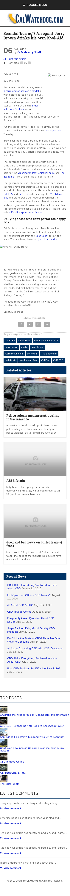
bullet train (10, 360)
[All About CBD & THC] (3, 765)
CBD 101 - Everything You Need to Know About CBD (32, 725)
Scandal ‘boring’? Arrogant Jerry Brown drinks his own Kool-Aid (34, 35)
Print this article (16, 58)
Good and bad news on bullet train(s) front (34, 544)
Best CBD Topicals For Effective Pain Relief (33, 668)
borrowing (32, 353)
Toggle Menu (37, 4)
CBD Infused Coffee (19, 611)
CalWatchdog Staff (29, 52)
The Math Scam (9, 783)
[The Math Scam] (3, 776)
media (24, 347)
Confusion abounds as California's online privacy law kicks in (32, 749)
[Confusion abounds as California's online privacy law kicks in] (3, 740)
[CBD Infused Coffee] (3, 754)
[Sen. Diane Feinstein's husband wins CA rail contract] (3, 729)
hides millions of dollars (21, 107)
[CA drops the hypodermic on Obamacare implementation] (3, 707)
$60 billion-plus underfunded (26, 212)
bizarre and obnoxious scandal (21, 91)
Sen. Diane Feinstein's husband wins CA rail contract (32, 736)
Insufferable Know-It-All (46, 340)
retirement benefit (14, 353)
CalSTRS (23, 194)
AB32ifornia (15, 480)
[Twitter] (30, 324)
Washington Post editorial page (36, 173)
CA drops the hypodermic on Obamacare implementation (34, 714)
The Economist (49, 353)
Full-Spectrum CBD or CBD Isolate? (29, 595)
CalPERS (8, 194)
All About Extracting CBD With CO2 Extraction (35, 648)
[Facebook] (21, 324)
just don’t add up (48, 239)
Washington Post (29, 360)
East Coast (42, 235)
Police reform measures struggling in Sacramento (33, 417)
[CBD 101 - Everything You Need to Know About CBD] (3, 718)
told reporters (53, 130)
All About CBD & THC (20, 605)
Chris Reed (24, 340)
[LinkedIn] (47, 324)
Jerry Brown (11, 347)
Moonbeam (37, 347)
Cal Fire (45, 360)
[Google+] (38, 324)
